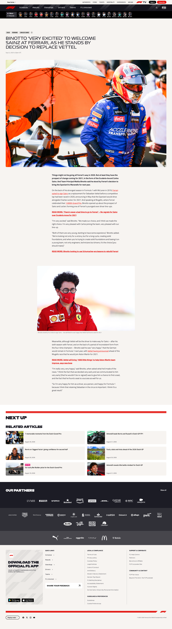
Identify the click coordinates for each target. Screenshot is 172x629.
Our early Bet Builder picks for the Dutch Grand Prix (43, 467)
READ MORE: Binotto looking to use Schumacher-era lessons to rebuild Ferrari (85, 251)
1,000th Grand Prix (73, 203)
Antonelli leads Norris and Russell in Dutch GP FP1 (125, 434)
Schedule (23, 7)
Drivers (61, 7)
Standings (48, 7)
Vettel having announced (98, 351)
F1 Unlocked (86, 7)
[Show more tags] (32, 32)
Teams (73, 7)
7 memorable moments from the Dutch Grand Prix (43, 434)
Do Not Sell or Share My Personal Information (103, 590)
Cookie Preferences (94, 603)
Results (36, 7)
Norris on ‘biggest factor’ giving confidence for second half (46, 449)
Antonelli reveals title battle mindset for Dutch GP (125, 465)
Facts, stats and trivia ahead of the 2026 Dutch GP (125, 449)
